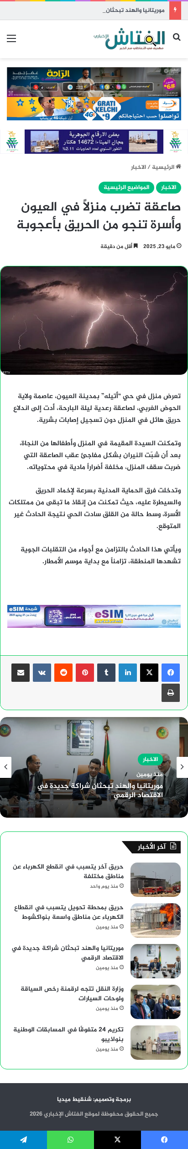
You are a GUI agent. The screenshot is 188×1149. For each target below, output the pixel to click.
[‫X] (149, 673)
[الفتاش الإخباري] (128, 39)
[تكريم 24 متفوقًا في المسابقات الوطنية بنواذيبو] (156, 1042)
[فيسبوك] (171, 673)
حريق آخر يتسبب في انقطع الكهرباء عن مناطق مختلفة (68, 872)
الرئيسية (164, 167)
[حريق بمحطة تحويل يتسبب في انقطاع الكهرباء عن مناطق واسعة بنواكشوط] (156, 920)
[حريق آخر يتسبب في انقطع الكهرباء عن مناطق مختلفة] (156, 880)
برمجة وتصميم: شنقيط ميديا (94, 1100)
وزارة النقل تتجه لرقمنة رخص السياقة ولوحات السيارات (72, 994)
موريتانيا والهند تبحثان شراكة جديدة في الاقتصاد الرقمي (93, 10)
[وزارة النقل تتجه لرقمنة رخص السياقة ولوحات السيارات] (156, 1002)
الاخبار (138, 167)
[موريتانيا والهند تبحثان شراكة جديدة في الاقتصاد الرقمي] (156, 961)
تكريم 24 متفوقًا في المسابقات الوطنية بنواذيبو (68, 1035)
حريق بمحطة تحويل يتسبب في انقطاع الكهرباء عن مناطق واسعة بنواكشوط (69, 912)
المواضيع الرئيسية (126, 188)
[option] (94, 767)
